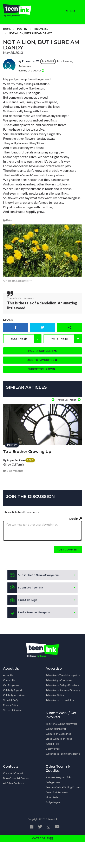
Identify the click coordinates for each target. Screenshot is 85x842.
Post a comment (41, 350)
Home (7, 28)
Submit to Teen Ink (30, 587)
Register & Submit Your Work (61, 723)
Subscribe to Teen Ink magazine (63, 753)
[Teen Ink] (21, 10)
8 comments (14, 470)
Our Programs (11, 685)
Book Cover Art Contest (16, 778)
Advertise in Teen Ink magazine (63, 675)
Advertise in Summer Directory (63, 690)
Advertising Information (59, 680)
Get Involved (53, 748)
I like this (24, 338)
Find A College (27, 600)
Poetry (22, 28)
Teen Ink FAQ (10, 700)
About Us (8, 675)
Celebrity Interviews (14, 695)
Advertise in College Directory (62, 685)
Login (74, 519)
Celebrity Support (12, 690)
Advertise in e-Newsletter (60, 700)
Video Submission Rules (59, 738)
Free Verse (41, 28)
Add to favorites (41, 360)
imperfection (16, 460)
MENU (71, 11)
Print (9, 220)
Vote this (65, 338)
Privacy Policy (10, 705)
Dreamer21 (31, 61)
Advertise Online (55, 695)
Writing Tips (52, 743)
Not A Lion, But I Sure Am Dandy (30, 33)
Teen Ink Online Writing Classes (63, 787)
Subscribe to (38, 575)
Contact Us (9, 680)
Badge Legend (53, 802)
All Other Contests (13, 783)
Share (8, 320)
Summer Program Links (59, 777)
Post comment (68, 549)
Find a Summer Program (34, 612)
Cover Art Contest (13, 773)
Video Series (53, 797)
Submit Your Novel (56, 728)
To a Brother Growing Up (27, 451)
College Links (53, 782)
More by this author (30, 70)
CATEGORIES (41, 838)
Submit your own (42, 369)
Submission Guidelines (58, 733)
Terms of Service (12, 710)
